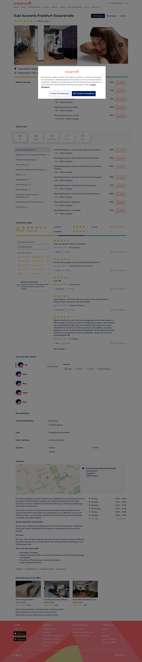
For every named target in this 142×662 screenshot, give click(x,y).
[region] (72, 82)
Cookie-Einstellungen (59, 93)
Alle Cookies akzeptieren (83, 93)
